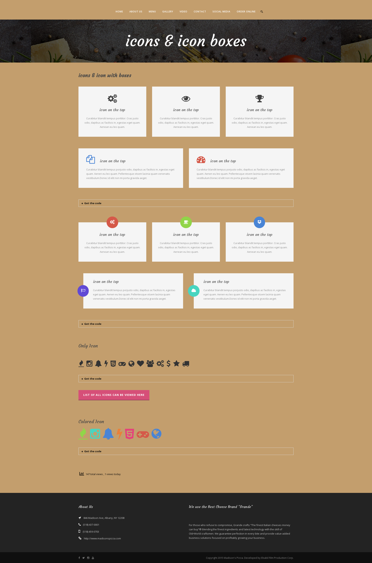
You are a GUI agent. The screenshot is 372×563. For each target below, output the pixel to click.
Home (119, 11)
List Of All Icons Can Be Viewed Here (114, 395)
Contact (200, 11)
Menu (152, 11)
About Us (135, 11)
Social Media (221, 11)
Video (183, 11)
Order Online (246, 11)
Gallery (167, 11)
